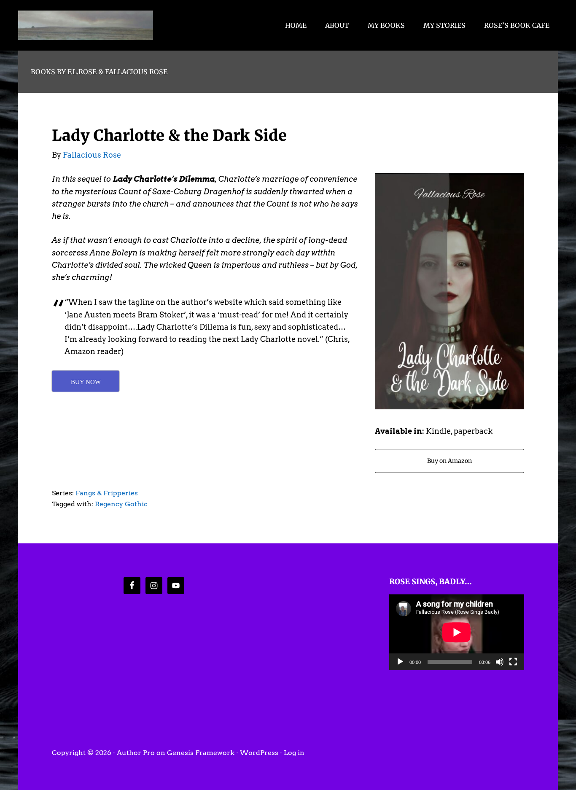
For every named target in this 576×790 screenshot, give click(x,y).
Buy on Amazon (449, 461)
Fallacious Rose (85, 25)
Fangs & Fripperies (106, 493)
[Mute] (499, 662)
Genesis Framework (200, 753)
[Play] (400, 662)
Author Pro (136, 753)
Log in (294, 753)
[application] (456, 632)
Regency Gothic (121, 504)
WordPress (259, 753)
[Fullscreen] (513, 662)
